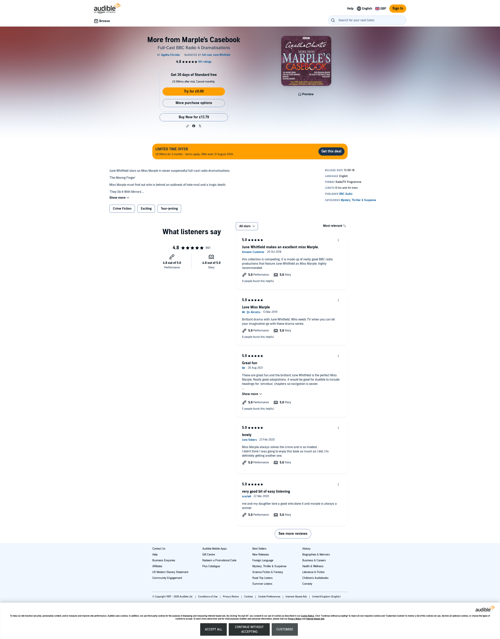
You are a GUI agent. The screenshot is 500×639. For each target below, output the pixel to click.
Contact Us (158, 548)
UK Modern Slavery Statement (170, 572)
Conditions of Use (208, 596)
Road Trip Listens (262, 578)
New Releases (260, 554)
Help (155, 554)
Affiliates (157, 566)
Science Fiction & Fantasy (267, 572)
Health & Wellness (312, 566)
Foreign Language (262, 560)
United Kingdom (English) (326, 596)
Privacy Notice (295, 619)
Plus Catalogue (211, 566)
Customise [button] (285, 629)
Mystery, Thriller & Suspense (269, 566)
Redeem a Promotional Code (219, 560)
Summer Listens (262, 584)
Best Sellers (259, 548)
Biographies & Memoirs (316, 554)
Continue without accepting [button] (249, 629)
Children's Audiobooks (315, 578)
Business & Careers (314, 560)
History (306, 548)
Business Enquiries (163, 560)
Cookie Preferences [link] (269, 596)
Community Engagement (167, 578)
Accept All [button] (213, 629)
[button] (187, 126)
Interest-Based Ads (315, 619)
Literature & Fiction (313, 572)
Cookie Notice (307, 616)
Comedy (307, 584)
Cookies (249, 596)
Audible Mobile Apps (214, 548)
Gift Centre (208, 554)
